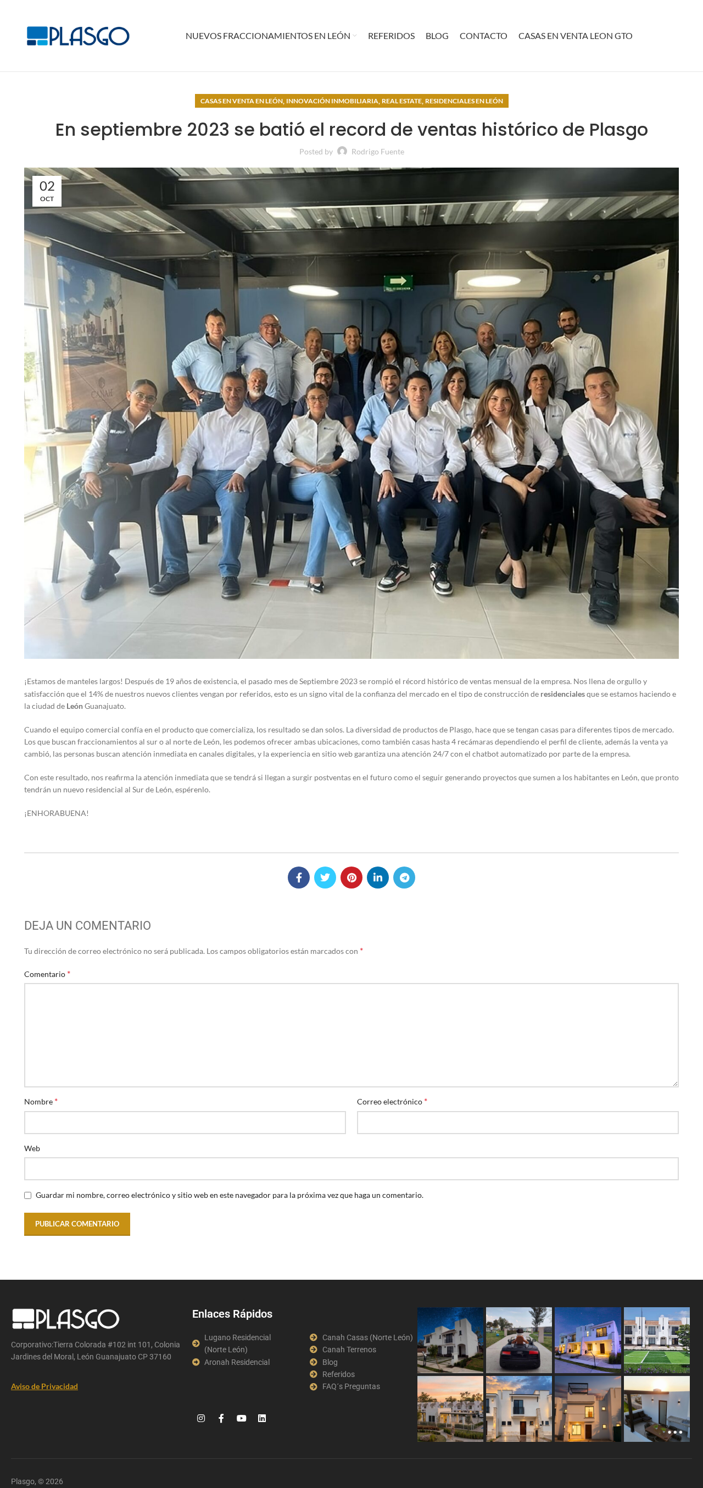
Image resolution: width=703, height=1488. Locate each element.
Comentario (47, 973)
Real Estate (402, 101)
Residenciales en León (464, 101)
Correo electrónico (392, 1101)
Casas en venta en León (241, 101)
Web (32, 1148)
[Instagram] (201, 1418)
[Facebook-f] (221, 1418)
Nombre (41, 1101)
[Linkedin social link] (378, 878)
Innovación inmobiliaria (332, 101)
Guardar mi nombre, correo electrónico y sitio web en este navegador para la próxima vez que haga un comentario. (229, 1195)
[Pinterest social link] (351, 878)
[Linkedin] (262, 1418)
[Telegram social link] (404, 878)
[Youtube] (241, 1418)
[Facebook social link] (299, 878)
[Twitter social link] (325, 878)
